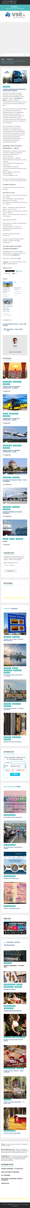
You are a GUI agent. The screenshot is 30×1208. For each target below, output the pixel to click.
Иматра (5, 413)
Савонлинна (17, 670)
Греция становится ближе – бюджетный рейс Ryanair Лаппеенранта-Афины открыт (7, 308)
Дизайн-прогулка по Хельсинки (12, 741)
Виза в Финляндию (9, 786)
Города (18, 786)
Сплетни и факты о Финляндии (12, 1133)
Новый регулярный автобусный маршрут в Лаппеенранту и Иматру (14, 90)
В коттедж (17, 942)
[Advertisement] (15, 38)
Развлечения (8, 670)
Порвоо (19, 984)
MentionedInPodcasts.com (20, 1152)
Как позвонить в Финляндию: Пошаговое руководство (11, 1179)
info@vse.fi (14, 1)
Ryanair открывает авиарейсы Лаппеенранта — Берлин (11, 451)
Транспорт (6, 86)
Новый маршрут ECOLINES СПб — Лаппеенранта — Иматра (12, 419)
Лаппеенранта (7, 381)
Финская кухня (9, 987)
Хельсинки (6, 509)
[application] (15, 928)
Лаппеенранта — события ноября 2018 (15, 330)
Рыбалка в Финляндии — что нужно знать (12, 1168)
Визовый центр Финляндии (11, 878)
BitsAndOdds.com (5, 1156)
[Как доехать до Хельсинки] (19, 284)
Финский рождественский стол (13, 1011)
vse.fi (19, 352)
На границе (16, 637)
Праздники (20, 1068)
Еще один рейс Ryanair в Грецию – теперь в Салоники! (13, 324)
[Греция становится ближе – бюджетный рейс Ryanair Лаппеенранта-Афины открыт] (8, 301)
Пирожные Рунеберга (10, 989)
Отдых (12, 539)
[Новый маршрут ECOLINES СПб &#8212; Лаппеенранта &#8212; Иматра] (8, 284)
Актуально (7, 608)
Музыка (15, 668)
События (7, 672)
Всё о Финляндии (15, 8)
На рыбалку (10, 942)
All (5, 942)
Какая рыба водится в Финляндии (10, 1172)
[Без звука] (21, 933)
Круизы (6, 539)
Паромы (5, 541)
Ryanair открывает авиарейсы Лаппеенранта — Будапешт (11, 387)
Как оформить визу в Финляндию (13, 817)
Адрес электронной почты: (11, 562)
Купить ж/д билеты (13, 766)
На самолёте (17, 381)
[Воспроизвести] (6, 933)
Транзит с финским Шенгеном (12, 908)
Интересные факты (9, 945)
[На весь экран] (24, 933)
